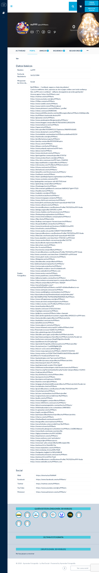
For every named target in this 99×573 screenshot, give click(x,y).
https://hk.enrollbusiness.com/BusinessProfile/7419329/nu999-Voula (56, 459)
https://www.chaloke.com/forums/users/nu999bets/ (50, 212)
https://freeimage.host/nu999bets (43, 186)
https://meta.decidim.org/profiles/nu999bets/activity (50, 318)
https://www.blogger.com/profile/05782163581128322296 (52, 122)
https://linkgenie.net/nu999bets (42, 259)
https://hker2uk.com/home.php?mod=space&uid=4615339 (52, 235)
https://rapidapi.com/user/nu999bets (44, 311)
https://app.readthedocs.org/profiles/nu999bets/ (48, 162)
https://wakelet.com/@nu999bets (43, 193)
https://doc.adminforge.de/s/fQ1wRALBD (46, 332)
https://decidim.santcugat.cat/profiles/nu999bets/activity (52, 334)
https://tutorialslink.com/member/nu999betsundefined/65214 (53, 134)
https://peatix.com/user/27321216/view (45, 309)
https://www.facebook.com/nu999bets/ (51, 479)
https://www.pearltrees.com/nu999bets (45, 275)
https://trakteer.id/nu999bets (41, 372)
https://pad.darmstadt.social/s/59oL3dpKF (46, 365)
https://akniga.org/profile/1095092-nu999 (46, 210)
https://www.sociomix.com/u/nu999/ (44, 179)
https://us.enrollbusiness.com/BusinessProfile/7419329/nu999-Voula (56, 207)
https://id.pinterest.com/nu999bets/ (44, 436)
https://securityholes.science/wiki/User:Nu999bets (49, 424)
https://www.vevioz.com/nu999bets (43, 273)
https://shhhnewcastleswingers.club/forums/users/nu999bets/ (54, 367)
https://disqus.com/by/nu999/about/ (44, 146)
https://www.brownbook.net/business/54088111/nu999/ (52, 226)
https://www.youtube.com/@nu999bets (45, 99)
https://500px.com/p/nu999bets (42, 101)
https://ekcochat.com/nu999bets (42, 245)
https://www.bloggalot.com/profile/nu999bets (47, 400)
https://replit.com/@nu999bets (42, 412)
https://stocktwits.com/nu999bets (43, 228)
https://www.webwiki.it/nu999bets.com (45, 271)
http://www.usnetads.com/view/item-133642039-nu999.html (53, 254)
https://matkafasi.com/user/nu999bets (45, 320)
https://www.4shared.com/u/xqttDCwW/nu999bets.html (51, 327)
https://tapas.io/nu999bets (40, 127)
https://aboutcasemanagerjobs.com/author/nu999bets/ (51, 405)
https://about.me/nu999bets (41, 151)
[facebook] (65, 568)
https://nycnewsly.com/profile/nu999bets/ (46, 250)
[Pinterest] (54, 32)
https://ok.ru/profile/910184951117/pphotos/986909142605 (53, 129)
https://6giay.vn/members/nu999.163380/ (46, 433)
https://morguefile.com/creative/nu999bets (46, 422)
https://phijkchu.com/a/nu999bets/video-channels (49, 313)
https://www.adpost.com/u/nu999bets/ (45, 325)
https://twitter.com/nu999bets (42, 96)
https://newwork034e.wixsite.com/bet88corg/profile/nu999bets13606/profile (59, 113)
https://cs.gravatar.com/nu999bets (43, 410)
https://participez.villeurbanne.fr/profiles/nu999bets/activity (52, 414)
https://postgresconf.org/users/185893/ (45, 379)
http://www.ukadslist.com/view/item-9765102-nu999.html (52, 238)
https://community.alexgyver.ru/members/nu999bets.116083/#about (56, 429)
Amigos (43, 51)
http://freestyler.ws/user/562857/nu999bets (47, 330)
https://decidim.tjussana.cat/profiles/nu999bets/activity (51, 360)
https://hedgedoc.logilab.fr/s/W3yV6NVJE (46, 452)
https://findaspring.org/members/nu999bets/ (47, 214)
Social (32, 82)
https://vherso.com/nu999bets (42, 417)
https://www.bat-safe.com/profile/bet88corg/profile (50, 443)
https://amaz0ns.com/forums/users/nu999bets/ (48, 172)
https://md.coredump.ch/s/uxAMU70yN (45, 450)
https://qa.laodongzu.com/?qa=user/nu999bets (48, 358)
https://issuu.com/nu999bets (41, 144)
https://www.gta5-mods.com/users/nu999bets (48, 257)
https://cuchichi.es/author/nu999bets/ (44, 195)
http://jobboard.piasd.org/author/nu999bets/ (47, 264)
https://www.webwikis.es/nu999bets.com (46, 462)
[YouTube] (49, 32)
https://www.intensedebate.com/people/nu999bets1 (50, 217)
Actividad (20, 51)
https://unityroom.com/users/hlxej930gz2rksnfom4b (50, 339)
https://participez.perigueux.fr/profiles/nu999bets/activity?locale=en (56, 337)
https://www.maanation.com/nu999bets (45, 448)
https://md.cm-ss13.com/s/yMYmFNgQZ (45, 349)
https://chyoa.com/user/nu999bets (43, 167)
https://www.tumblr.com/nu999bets (44, 104)
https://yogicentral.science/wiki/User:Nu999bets (49, 396)
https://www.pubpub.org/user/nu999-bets (46, 148)
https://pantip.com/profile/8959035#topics (46, 141)
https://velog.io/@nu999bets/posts (43, 440)
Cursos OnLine (3, 13)
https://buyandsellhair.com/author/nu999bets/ (47, 224)
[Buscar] (73, 6)
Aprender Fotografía (67, 563)
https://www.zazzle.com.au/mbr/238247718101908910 (51, 231)
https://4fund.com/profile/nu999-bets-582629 (47, 283)
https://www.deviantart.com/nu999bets (45, 132)
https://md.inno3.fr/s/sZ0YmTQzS (43, 457)
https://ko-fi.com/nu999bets (41, 247)
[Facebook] (37, 32)
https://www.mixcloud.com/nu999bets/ (45, 153)
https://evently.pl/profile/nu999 (42, 306)
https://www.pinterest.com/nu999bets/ (51, 492)
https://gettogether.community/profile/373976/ (48, 155)
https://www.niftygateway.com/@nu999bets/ (47, 299)
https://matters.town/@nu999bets (43, 382)
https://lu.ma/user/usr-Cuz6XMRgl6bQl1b (46, 346)
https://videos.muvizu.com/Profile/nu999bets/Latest (50, 304)
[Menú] (11, 6)
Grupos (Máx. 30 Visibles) (53, 549)
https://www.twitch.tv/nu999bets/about (45, 106)
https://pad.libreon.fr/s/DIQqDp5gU (43, 341)
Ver (17, 58)
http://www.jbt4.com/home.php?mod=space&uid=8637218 (52, 202)
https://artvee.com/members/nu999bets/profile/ (48, 393)
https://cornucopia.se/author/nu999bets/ (46, 266)
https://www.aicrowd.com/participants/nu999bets (49, 301)
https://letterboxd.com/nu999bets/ (43, 170)
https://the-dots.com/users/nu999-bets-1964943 (49, 160)
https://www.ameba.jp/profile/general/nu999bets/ (49, 120)
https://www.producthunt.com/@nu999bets (47, 158)
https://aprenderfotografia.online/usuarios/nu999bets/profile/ (53, 344)
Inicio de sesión (91, 9)
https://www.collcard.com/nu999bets (44, 205)
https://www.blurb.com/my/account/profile (46, 431)
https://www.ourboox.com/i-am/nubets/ (45, 438)
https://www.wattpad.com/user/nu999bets (46, 290)
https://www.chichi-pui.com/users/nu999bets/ (47, 200)
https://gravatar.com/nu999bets (42, 118)
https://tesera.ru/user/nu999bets (43, 426)
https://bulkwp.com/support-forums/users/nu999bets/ (51, 221)
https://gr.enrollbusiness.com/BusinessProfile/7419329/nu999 (54, 389)
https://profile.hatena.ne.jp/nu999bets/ (45, 139)
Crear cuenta (92, 3)
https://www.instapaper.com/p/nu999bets (46, 198)
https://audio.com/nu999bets (41, 398)
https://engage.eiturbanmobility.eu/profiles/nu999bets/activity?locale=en (58, 384)
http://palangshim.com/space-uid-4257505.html (48, 181)
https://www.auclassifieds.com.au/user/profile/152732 (50, 240)
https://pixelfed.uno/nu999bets (42, 323)
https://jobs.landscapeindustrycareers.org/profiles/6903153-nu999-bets (57, 316)
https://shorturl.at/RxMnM (46, 475)
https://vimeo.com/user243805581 (43, 111)
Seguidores (75, 51)
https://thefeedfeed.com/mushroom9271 (46, 419)
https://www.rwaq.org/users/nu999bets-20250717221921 (52, 351)
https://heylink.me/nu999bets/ (42, 191)
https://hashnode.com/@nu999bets (44, 136)
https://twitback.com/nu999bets (42, 174)
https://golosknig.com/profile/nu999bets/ (46, 184)
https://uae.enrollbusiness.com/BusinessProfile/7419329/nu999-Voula (57, 233)
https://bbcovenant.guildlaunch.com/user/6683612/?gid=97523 (54, 188)
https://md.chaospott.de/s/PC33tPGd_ (45, 363)
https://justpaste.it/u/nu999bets (42, 377)
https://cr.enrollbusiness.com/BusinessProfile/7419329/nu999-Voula (56, 252)
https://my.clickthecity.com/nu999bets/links (46, 374)
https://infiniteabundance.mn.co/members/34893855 (50, 407)
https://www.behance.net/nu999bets (44, 125)
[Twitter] (43, 32)
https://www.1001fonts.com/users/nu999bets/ (48, 403)
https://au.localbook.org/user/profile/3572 (46, 243)
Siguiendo (58, 51)
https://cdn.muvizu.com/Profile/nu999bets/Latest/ (49, 165)
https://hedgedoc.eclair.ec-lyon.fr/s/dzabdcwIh (48, 268)
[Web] (32, 32)
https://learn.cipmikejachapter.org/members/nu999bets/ (51, 177)
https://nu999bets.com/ (51, 94)
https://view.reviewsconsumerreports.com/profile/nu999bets (53, 280)
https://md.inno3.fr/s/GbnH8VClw (43, 445)
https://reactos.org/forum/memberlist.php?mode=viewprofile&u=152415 (57, 370)
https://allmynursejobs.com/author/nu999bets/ (48, 278)
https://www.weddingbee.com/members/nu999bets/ (50, 292)
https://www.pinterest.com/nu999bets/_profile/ (48, 108)
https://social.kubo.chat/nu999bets (43, 386)
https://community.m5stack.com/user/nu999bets (48, 454)
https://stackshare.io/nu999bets (42, 391)
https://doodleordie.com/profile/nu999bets (46, 261)
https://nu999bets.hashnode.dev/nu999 (45, 115)
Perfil (32, 51)
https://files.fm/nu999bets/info (42, 219)
